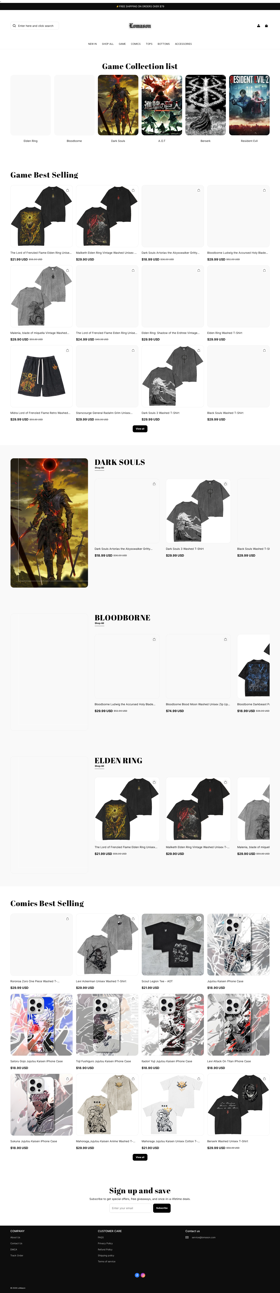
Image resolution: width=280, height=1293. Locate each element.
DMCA (13, 1249)
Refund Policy (105, 1249)
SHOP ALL (108, 43)
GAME (122, 43)
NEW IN (92, 43)
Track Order (16, 1255)
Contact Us (16, 1243)
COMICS (136, 43)
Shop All (99, 467)
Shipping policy (106, 1255)
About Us (15, 1237)
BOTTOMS (164, 43)
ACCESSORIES (183, 43)
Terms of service (106, 1261)
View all (140, 428)
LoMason (21, 1288)
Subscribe (162, 1208)
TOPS (149, 43)
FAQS (101, 1237)
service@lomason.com (204, 1237)
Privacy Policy (105, 1243)
